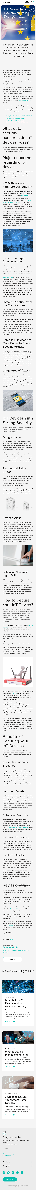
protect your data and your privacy (18, 827)
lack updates (24, 195)
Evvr (14, 330)
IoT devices (6, 112)
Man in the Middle (8, 277)
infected (5, 363)
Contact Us (12, 959)
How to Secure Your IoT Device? (15, 120)
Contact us (10, 925)
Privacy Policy (18, 1186)
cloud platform (24, 365)
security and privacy (25, 100)
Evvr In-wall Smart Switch (17, 909)
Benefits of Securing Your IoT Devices (17, 122)
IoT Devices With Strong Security (15, 118)
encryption (25, 703)
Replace (14, 693)
